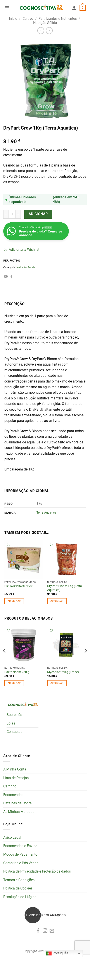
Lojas (11, 723)
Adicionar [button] (14, 601)
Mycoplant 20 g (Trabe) (63, 672)
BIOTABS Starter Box (18, 586)
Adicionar (38, 214)
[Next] (85, 659)
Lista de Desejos (16, 778)
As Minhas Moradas (18, 812)
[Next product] (40, 30)
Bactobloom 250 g (16, 672)
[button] (7, 7)
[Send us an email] (52, 930)
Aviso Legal (12, 837)
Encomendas (13, 795)
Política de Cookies (18, 888)
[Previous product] (49, 30)
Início (13, 18)
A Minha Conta (14, 769)
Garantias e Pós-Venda (20, 863)
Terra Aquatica (46, 512)
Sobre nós (14, 715)
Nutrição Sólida (45, 23)
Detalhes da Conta (17, 803)
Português (60, 953)
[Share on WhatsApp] (6, 277)
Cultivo (27, 18)
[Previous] (4, 659)
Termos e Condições (19, 880)
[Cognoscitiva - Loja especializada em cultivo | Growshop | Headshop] (41, 7)
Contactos (14, 732)
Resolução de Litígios (19, 897)
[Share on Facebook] (11, 277)
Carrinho (9, 786)
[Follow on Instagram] (45, 930)
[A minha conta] (74, 8)
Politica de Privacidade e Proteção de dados (37, 871)
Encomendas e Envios (20, 846)
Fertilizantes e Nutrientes (58, 18)
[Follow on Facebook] (38, 930)
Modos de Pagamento (20, 854)
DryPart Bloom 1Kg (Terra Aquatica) (64, 588)
